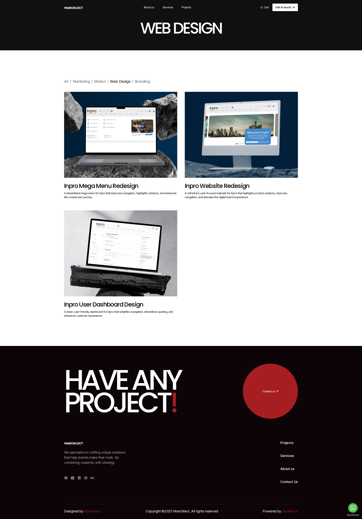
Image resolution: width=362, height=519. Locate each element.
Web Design (120, 81)
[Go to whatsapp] (353, 508)
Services (168, 7)
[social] (66, 478)
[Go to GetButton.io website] (353, 515)
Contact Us (289, 482)
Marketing (81, 81)
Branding (142, 81)
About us (149, 7)
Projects (186, 7)
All (66, 81)
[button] (264, 7)
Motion (100, 81)
